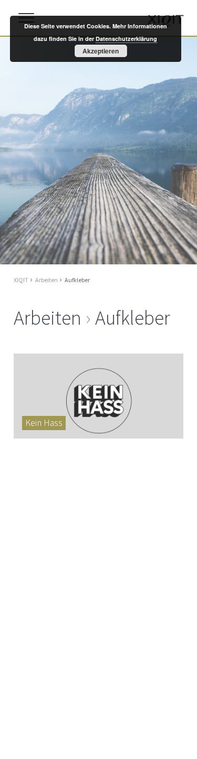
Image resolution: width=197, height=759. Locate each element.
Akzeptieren (100, 51)
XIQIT (21, 280)
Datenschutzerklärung (126, 38)
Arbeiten (46, 280)
